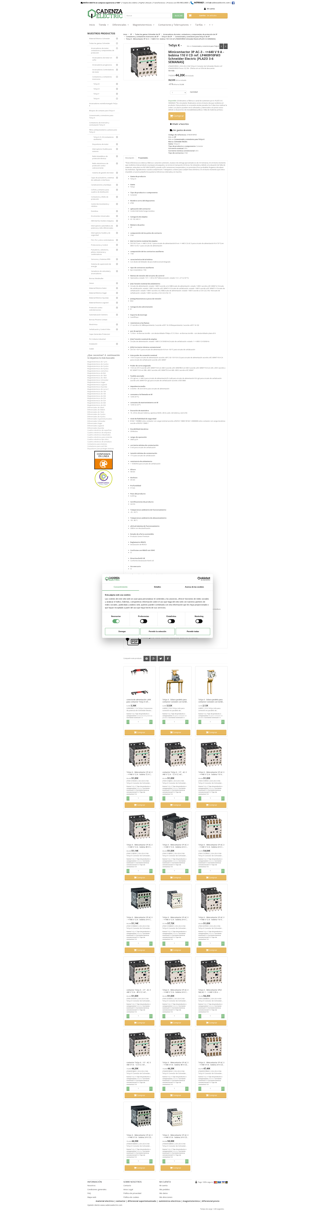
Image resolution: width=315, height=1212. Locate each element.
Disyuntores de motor (100, 144)
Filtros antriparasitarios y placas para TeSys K (103, 131)
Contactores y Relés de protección (99, 198)
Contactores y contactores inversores (102, 78)
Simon (91, 283)
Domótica (94, 211)
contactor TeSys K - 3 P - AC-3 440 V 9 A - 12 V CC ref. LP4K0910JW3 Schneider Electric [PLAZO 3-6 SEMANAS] (139, 1063)
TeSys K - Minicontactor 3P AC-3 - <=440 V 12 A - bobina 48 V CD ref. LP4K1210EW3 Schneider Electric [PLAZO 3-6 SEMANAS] (139, 846)
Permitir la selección (157, 631)
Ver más (171, 71)
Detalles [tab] (157, 587)
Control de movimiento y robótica (100, 205)
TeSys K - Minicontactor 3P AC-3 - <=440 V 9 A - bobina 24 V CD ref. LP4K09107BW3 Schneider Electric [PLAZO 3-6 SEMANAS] (211, 1063)
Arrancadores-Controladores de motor (103, 71)
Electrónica (93, 324)
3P (175, 137)
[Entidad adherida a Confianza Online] (103, 469)
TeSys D (97, 89)
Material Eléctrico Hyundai (99, 298)
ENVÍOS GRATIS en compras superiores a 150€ (101, 3)
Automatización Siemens (98, 315)
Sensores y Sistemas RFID (100, 259)
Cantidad (194, 92)
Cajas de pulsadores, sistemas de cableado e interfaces (102, 179)
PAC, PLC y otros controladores (102, 240)
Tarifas (199, 24)
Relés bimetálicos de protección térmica (100, 157)
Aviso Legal (128, 1189)
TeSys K (96, 98)
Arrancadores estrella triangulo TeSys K (103, 104)
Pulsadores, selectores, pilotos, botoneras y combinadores (100, 252)
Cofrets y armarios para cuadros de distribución (100, 191)
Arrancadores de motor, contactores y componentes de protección (102, 50)
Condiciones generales (96, 1189)
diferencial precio (210, 1201)
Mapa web (91, 1197)
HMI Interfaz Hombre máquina (102, 221)
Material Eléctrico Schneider (99, 38)
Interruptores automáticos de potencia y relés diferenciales (102, 227)
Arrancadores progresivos (102, 65)
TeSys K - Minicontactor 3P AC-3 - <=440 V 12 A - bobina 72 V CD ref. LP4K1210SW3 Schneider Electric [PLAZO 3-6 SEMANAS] (139, 773)
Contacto (127, 1185)
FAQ (89, 1193)
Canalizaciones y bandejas (101, 185)
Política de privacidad (132, 1193)
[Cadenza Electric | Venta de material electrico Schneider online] (105, 14)
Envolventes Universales (100, 216)
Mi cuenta (211, 9)
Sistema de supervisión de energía (101, 265)
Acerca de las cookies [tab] (194, 587)
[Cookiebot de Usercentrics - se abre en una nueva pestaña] (199, 579)
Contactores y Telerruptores (174, 24)
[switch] (143, 621)
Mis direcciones (165, 1197)
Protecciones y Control (99, 245)
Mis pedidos (164, 1189)
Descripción (129, 158)
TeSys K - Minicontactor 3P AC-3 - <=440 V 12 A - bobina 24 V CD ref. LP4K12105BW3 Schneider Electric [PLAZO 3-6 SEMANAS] (139, 918)
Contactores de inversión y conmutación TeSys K (99, 124)
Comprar (178, 115)
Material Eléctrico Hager (98, 293)
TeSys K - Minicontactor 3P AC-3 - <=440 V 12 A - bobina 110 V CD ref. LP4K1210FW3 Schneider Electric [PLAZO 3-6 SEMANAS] (211, 773)
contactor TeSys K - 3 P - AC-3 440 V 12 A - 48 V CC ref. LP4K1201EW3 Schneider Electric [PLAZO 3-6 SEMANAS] (139, 991)
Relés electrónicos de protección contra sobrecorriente (100, 165)
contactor (121, 1201)
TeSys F (96, 94)
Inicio (92, 24)
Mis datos (163, 1193)
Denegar (122, 631)
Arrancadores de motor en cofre (102, 59)
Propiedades (143, 158)
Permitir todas (193, 631)
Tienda (103, 24)
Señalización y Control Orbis (99, 329)
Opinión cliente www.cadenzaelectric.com (104, 1205)
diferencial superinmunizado (142, 1201)
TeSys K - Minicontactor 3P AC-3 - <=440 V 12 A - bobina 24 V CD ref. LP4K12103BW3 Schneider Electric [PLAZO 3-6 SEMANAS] (175, 918)
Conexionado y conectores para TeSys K (205, 46)
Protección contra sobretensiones (95, 308)
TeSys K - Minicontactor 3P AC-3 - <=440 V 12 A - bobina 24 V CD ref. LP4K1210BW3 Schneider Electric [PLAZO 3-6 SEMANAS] (175, 846)
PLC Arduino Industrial (97, 339)
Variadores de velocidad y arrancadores (101, 272)
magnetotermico (191, 1201)
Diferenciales (119, 24)
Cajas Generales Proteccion (99, 334)
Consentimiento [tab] (120, 587)
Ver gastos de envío (182, 130)
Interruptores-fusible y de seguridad (100, 234)
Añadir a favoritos (180, 124)
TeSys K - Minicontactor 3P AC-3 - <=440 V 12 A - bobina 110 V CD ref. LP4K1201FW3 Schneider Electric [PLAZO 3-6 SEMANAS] (211, 918)
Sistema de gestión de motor (103, 173)
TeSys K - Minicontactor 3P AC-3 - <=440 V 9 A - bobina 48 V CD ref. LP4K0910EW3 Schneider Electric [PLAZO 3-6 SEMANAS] (175, 1063)
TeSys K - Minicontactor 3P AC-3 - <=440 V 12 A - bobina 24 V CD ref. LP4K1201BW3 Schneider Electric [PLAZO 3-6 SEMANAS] (175, 991)
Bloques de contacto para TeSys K (102, 110)
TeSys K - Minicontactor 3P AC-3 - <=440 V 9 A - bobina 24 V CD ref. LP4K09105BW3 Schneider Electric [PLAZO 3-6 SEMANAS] (139, 1136)
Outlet (91, 349)
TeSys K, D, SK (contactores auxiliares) (104, 138)
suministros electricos (170, 1201)
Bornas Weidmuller (96, 278)
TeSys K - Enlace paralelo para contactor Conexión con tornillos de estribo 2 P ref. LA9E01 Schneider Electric (211, 701)
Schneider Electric (180, 141)
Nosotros (91, 1185)
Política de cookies (131, 1197)
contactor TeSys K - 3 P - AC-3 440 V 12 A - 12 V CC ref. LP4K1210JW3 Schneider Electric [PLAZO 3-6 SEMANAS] (175, 773)
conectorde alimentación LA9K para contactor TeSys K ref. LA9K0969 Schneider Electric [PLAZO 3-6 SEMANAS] (138, 701)
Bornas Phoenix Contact (98, 320)
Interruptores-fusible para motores (102, 150)
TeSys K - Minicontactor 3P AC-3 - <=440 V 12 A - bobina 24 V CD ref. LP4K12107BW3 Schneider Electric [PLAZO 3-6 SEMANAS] (211, 846)
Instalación (93, 344)
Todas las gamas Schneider (99, 43)
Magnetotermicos (143, 24)
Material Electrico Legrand (98, 303)
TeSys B (96, 84)
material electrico (105, 1201)
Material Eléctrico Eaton (98, 288)
